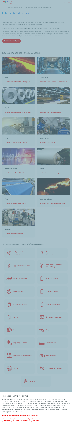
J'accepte (7, 420)
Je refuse (36, 420)
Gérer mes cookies (21, 420)
